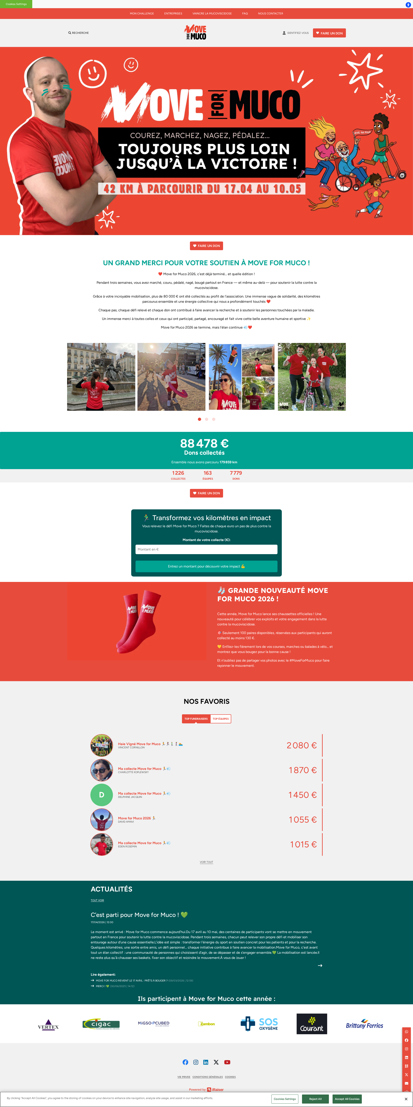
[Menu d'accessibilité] (408, 4)
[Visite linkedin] (205, 1062)
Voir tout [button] (206, 862)
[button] (199, 419)
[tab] (196, 718)
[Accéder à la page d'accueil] (196, 33)
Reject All (315, 1099)
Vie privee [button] (183, 1076)
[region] (206, 1099)
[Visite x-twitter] (216, 1062)
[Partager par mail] (406, 1083)
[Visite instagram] (195, 1062)
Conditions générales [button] (208, 1076)
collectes (178, 475)
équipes (208, 475)
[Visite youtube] (227, 1062)
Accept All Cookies (347, 1099)
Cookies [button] (230, 1076)
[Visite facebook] (185, 1062)
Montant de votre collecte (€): (207, 540)
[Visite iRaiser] (206, 1089)
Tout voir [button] (97, 900)
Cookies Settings (16, 4)
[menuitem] (142, 13)
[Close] (406, 1099)
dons (236, 475)
